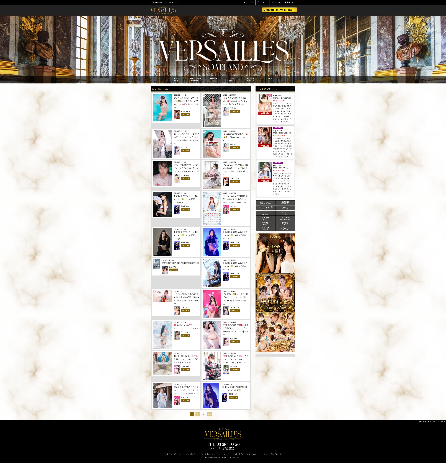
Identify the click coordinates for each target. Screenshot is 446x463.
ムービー (224, 454)
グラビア (254, 454)
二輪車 (269, 79)
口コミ (259, 454)
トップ (176, 79)
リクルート (263, 2)
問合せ (276, 454)
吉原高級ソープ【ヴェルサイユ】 (428, 421)
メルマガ (265, 454)
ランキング (247, 454)
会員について (291, 2)
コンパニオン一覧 (201, 454)
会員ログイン (168, 454)
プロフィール (185, 114)
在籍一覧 (213, 79)
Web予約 (271, 454)
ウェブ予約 (249, 2)
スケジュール (195, 79)
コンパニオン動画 (232, 454)
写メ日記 (442, 421)
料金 (232, 79)
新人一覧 (251, 79)
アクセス (277, 2)
